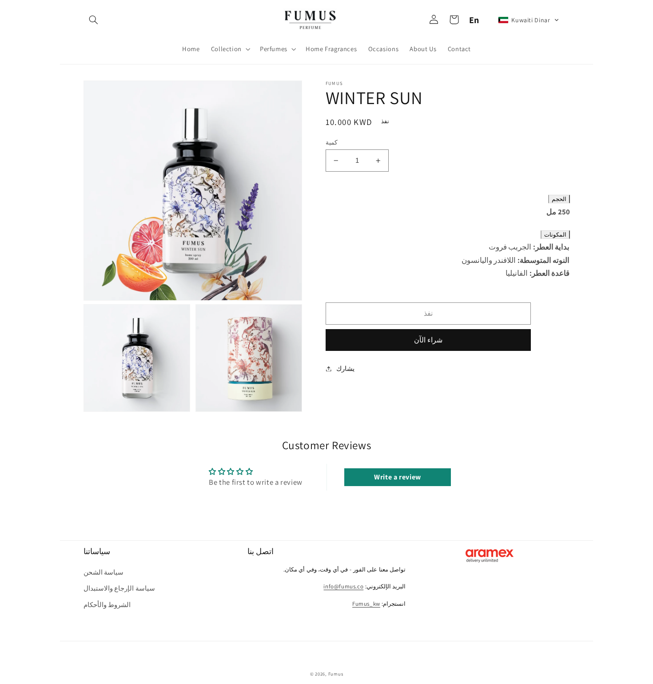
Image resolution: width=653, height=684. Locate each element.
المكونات (555, 234)
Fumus (335, 674)
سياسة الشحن (104, 572)
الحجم (559, 199)
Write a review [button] (397, 477)
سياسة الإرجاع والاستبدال (119, 588)
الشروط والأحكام (107, 604)
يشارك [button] (345, 368)
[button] (94, 20)
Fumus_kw (366, 604)
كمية (332, 142)
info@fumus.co (343, 586)
